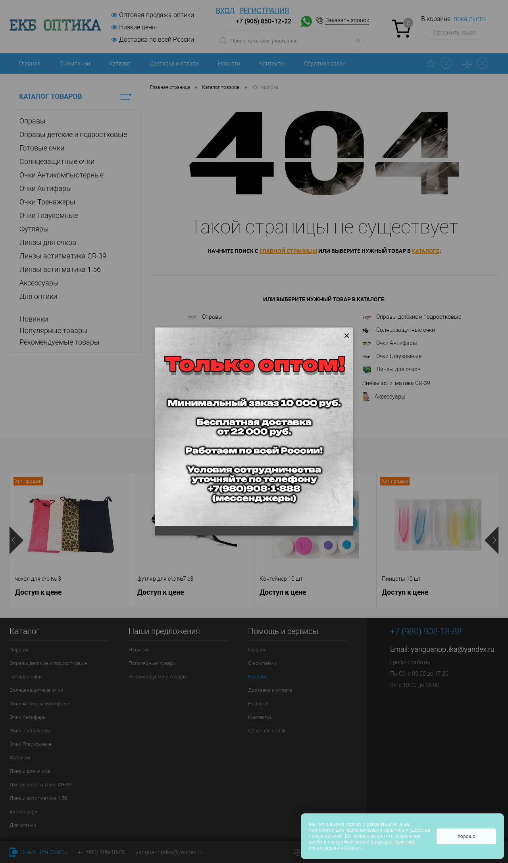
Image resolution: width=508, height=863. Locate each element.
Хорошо (466, 836)
